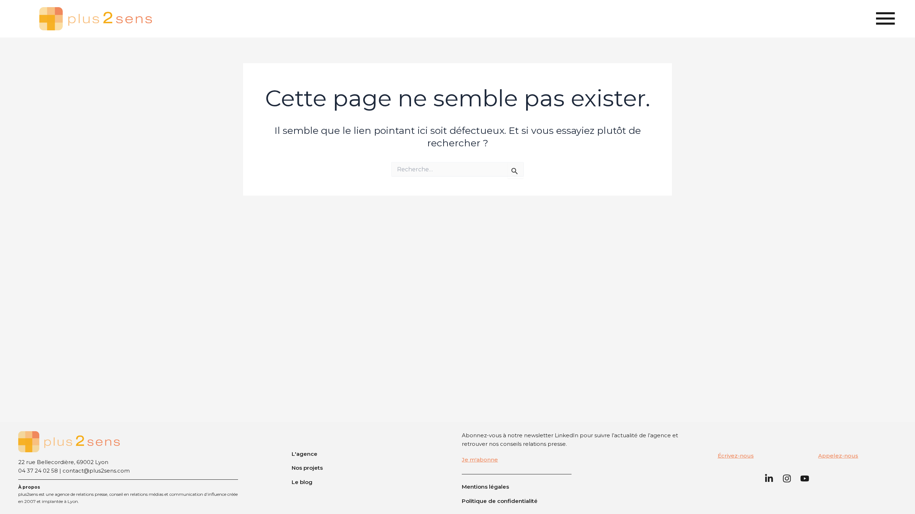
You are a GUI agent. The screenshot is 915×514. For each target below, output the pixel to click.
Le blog (302, 482)
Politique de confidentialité (500, 501)
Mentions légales (485, 486)
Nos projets (307, 467)
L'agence (304, 453)
